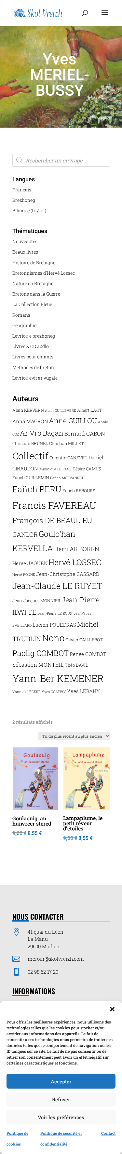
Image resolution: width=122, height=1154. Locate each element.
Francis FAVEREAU (54, 505)
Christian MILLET (66, 443)
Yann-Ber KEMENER (58, 678)
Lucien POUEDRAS (54, 624)
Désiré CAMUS (87, 469)
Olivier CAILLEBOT (84, 640)
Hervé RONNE (23, 574)
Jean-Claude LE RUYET (57, 585)
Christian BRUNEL (30, 443)
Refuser (61, 1099)
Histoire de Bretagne (33, 262)
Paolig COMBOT (40, 653)
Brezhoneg (23, 200)
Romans (21, 315)
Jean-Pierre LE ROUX (55, 613)
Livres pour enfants (32, 357)
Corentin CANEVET (68, 458)
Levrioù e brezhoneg (33, 336)
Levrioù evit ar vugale (35, 378)
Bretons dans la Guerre (36, 294)
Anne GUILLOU (73, 420)
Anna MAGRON (30, 421)
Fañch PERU (36, 488)
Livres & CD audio (30, 346)
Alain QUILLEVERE (60, 410)
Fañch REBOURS (78, 491)
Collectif (30, 456)
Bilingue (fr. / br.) (29, 210)
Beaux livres (25, 252)
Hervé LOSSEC (74, 562)
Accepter (61, 1081)
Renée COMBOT (88, 654)
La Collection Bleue (32, 304)
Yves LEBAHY (83, 691)
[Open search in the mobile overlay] (61, 160)
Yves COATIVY (54, 691)
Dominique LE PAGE (55, 469)
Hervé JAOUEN (29, 563)
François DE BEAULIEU (52, 520)
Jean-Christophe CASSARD (67, 574)
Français (21, 190)
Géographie (24, 325)
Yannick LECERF (26, 691)
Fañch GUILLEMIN (30, 477)
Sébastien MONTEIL (38, 664)
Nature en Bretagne (32, 283)
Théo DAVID (76, 665)
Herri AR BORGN (76, 549)
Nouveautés (24, 241)
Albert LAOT (89, 410)
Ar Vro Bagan (41, 433)
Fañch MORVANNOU (67, 478)
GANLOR (25, 534)
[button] (112, 1009)
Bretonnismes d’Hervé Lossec (43, 273)
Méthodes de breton (33, 367)
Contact (108, 1133)
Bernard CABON (84, 433)
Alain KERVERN (28, 410)
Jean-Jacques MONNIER (36, 601)
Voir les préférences (61, 1117)
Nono (53, 638)
